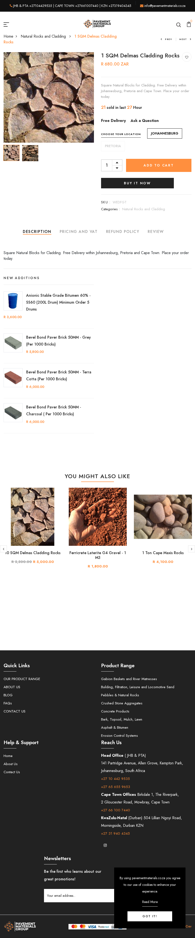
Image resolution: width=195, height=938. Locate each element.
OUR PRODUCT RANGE (22, 679)
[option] (49, 97)
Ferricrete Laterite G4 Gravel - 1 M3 (97, 555)
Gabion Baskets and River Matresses (129, 679)
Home (8, 36)
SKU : (105, 202)
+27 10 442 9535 (115, 778)
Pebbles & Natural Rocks (120, 695)
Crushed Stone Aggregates (121, 703)
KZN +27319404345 (116, 5)
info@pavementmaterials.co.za (164, 5)
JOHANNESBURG (164, 133)
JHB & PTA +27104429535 (32, 5)
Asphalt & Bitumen (114, 727)
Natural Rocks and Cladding (44, 36)
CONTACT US (14, 711)
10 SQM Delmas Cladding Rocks (32, 553)
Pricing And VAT (79, 231)
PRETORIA (113, 146)
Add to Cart (159, 165)
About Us (11, 764)
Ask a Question (145, 120)
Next (183, 39)
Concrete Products (115, 711)
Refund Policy (123, 231)
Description (37, 231)
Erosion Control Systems (119, 735)
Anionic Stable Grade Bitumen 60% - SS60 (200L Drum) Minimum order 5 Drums (58, 302)
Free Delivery (113, 120)
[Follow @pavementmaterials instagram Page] (105, 845)
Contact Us (12, 772)
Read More (150, 901)
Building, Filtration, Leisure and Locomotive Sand (137, 687)
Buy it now (137, 183)
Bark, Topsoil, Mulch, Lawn (121, 719)
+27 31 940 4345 (115, 833)
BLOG (8, 695)
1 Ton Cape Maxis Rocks (163, 553)
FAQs (8, 703)
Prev (168, 39)
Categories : (110, 209)
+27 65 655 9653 (115, 786)
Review (156, 231)
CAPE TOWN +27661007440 (76, 5)
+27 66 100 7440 (115, 810)
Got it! (149, 916)
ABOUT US (12, 687)
